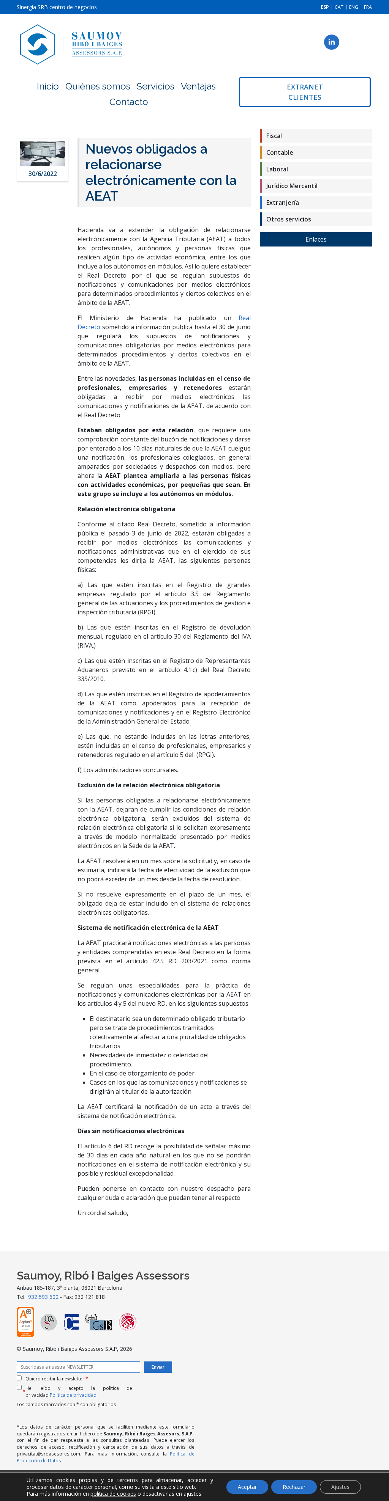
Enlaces (316, 239)
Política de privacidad (73, 1395)
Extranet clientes (305, 92)
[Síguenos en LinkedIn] (331, 42)
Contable (279, 152)
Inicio (48, 86)
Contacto (128, 101)
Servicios (155, 86)
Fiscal (274, 136)
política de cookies (113, 1493)
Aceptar (247, 1486)
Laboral (277, 169)
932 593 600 (43, 1296)
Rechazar (294, 1486)
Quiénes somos (97, 86)
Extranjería (282, 202)
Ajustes (340, 1486)
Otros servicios (288, 219)
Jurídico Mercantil (292, 186)
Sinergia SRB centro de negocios (57, 7)
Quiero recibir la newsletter (56, 1378)
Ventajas (198, 86)
